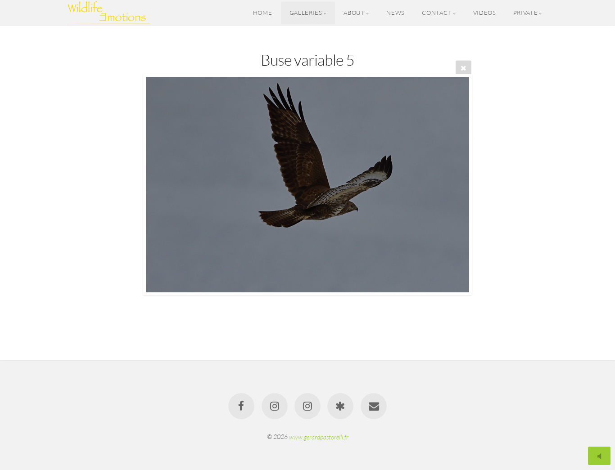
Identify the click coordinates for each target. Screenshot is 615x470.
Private (525, 12)
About (354, 12)
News (395, 12)
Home (262, 12)
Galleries (305, 12)
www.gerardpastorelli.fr (318, 436)
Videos (484, 12)
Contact (436, 12)
